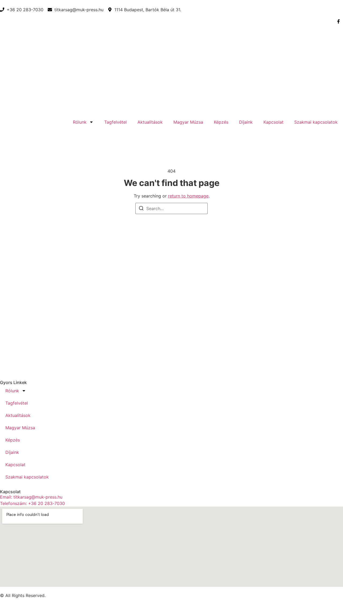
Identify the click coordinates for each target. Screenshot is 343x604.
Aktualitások (150, 122)
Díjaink (246, 122)
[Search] (141, 209)
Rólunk (80, 122)
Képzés (221, 122)
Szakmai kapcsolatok (316, 122)
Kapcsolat (273, 122)
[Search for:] (171, 208)
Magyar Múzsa (188, 122)
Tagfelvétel (115, 122)
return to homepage (188, 196)
